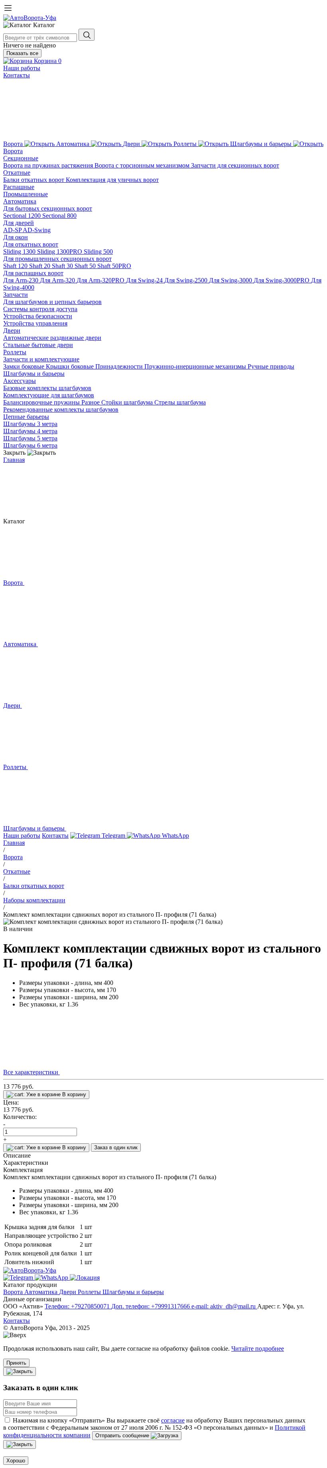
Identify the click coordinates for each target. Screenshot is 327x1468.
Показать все (22, 53)
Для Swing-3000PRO (282, 280)
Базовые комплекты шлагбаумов (47, 388)
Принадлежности (119, 366)
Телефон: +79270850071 (78, 1306)
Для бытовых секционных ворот (47, 208)
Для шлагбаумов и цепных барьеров (52, 301)
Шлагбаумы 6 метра (30, 445)
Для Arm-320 (58, 280)
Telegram (113, 835)
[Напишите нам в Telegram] (19, 1277)
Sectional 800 (59, 215)
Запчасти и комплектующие (41, 359)
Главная (14, 459)
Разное (91, 402)
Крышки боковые (70, 366)
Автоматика (19, 201)
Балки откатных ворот (34, 179)
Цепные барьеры (26, 416)
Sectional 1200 (22, 215)
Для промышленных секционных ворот (57, 258)
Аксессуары (19, 380)
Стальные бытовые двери (38, 344)
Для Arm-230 (21, 280)
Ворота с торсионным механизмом (143, 165)
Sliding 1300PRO (60, 251)
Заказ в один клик (116, 1147)
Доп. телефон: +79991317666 (151, 1306)
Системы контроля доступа (40, 309)
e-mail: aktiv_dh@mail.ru (224, 1306)
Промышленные (25, 194)
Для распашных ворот (33, 273)
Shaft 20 (40, 265)
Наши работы (21, 68)
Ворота (13, 151)
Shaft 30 (63, 265)
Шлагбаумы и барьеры (34, 373)
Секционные (20, 158)
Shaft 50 (86, 265)
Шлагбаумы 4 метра (30, 431)
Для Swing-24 (145, 280)
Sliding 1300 (20, 251)
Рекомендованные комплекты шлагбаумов (60, 409)
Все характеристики (31, 1072)
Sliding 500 (98, 251)
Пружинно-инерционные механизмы (196, 366)
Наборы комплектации (34, 900)
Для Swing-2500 (186, 280)
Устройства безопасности (37, 316)
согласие (173, 1420)
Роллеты (14, 352)
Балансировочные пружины (42, 402)
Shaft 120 (16, 265)
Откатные (16, 172)
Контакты (16, 75)
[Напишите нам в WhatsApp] (52, 1277)
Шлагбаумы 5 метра (30, 438)
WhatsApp (174, 835)
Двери (11, 330)
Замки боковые (24, 366)
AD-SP (13, 230)
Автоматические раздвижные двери (52, 337)
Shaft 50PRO (114, 265)
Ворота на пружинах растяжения (49, 165)
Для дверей (18, 222)
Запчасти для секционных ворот (235, 165)
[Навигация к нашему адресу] (85, 1277)
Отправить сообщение (123, 1435)
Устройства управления (35, 323)
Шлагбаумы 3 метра (30, 423)
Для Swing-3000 (231, 280)
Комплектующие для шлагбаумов (48, 395)
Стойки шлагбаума (127, 402)
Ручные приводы (271, 366)
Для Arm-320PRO (101, 280)
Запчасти (15, 294)
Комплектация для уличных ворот (112, 179)
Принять (16, 1363)
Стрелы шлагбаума (180, 402)
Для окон (15, 237)
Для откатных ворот (30, 244)
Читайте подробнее (257, 1348)
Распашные (18, 187)
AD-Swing (37, 230)
